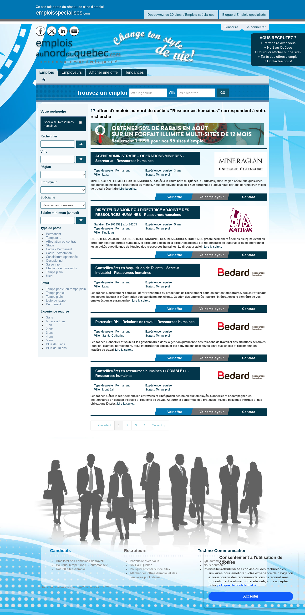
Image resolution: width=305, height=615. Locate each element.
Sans (49, 317)
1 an (49, 325)
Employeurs (71, 72)
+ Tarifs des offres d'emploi (278, 56)
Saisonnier (53, 264)
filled (49, 276)
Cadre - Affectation (59, 253)
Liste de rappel (56, 300)
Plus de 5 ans (55, 344)
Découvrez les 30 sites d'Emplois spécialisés (180, 14)
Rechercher (49, 136)
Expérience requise (55, 311)
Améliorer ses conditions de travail (80, 561)
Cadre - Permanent (59, 249)
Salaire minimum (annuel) (60, 212)
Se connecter (256, 27)
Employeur (49, 182)
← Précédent (102, 425)
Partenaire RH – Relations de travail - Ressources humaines (144, 322)
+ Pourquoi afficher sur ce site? (277, 52)
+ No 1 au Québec (278, 47)
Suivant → (159, 425)
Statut (45, 283)
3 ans (50, 332)
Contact (248, 197)
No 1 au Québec (141, 565)
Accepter (250, 596)
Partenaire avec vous (144, 561)
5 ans (50, 340)
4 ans (50, 336)
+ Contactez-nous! (278, 61)
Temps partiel (55, 293)
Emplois (46, 72)
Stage (50, 245)
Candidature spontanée (62, 257)
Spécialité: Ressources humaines (59, 123)
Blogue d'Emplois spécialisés (244, 14)
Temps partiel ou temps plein (66, 289)
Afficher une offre (103, 72)
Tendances (134, 72)
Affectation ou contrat (61, 241)
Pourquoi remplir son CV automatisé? (81, 565)
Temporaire (53, 238)
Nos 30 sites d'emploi (71, 569)
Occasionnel (54, 260)
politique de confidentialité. (237, 585)
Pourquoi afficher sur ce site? (150, 569)
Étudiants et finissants (61, 268)
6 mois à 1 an (55, 321)
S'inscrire (231, 27)
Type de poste (51, 228)
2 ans (50, 329)
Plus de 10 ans (56, 348)
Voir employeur (211, 197)
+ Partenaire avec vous (278, 43)
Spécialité (48, 197)
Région (46, 167)
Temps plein (54, 272)
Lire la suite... (128, 188)
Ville (172, 92)
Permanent (53, 234)
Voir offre (174, 197)
